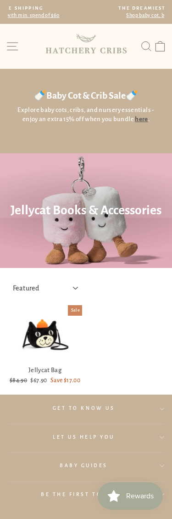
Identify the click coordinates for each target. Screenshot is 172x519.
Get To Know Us (84, 408)
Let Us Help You (84, 437)
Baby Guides (84, 465)
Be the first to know (84, 494)
